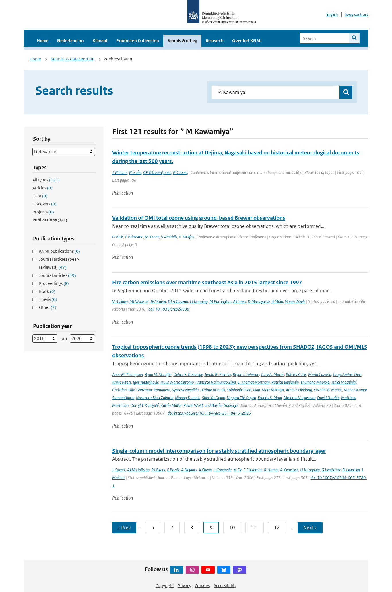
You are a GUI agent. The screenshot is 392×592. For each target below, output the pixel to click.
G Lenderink (331, 470)
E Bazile (173, 470)
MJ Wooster (139, 301)
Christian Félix (123, 390)
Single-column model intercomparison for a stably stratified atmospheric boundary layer (219, 451)
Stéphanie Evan (239, 390)
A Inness (239, 301)
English (332, 14)
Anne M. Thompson (127, 374)
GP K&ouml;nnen (157, 172)
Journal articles (57, 275)
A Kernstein (289, 470)
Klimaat (100, 40)
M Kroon (152, 237)
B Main (277, 301)
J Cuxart (118, 470)
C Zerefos (186, 237)
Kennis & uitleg (182, 40)
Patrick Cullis (296, 374)
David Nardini (328, 397)
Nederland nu (70, 40)
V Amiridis (169, 237)
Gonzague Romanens (153, 390)
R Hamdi (271, 470)
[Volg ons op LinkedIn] (176, 570)
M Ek (237, 470)
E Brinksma (134, 237)
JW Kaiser (158, 301)
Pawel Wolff (193, 405)
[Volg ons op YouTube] (208, 570)
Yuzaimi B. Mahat (328, 390)
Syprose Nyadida (185, 390)
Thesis (48, 299)
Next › (310, 527)
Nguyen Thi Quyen (241, 397)
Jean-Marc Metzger (268, 390)
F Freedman (252, 470)
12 (277, 527)
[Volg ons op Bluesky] (224, 570)
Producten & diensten (137, 40)
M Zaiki (135, 172)
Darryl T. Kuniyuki (144, 405)
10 (232, 527)
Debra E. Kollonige (188, 374)
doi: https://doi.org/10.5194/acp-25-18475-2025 (209, 413)
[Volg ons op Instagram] (192, 570)
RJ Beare (158, 470)
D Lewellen (351, 470)
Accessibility (225, 585)
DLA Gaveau (178, 301)
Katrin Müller (171, 405)
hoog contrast (356, 14)
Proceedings (54, 283)
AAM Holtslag (138, 470)
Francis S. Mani (270, 397)
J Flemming (199, 301)
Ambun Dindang (299, 390)
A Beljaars (189, 470)
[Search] (354, 38)
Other (47, 307)
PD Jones (180, 172)
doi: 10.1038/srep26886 (168, 309)
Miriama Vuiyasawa (299, 397)
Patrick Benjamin (285, 382)
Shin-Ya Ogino (213, 397)
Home (42, 40)
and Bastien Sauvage (221, 405)
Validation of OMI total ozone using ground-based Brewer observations (198, 218)
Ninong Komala (187, 397)
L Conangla (223, 470)
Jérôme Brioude (212, 390)
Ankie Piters (121, 382)
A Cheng (205, 470)
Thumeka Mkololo (314, 382)
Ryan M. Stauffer (158, 374)
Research (215, 40)
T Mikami (119, 172)
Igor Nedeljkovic (145, 382)
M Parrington (220, 301)
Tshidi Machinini (343, 382)
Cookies (202, 585)
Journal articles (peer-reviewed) (59, 263)
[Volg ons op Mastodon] (239, 570)
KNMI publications (59, 251)
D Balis (117, 237)
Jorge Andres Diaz (347, 374)
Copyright (165, 585)
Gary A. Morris (272, 374)
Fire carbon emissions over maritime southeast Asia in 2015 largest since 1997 (207, 282)
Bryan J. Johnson (246, 374)
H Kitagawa (310, 470)
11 (254, 527)
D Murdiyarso (259, 301)
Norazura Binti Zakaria (154, 397)
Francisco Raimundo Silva (215, 382)
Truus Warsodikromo (177, 382)
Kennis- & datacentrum (72, 59)
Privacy (184, 585)
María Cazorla (319, 374)
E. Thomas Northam (254, 382)
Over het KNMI (247, 40)
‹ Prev (124, 527)
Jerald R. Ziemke (218, 374)
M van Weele (295, 301)
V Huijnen (120, 301)
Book (47, 291)
